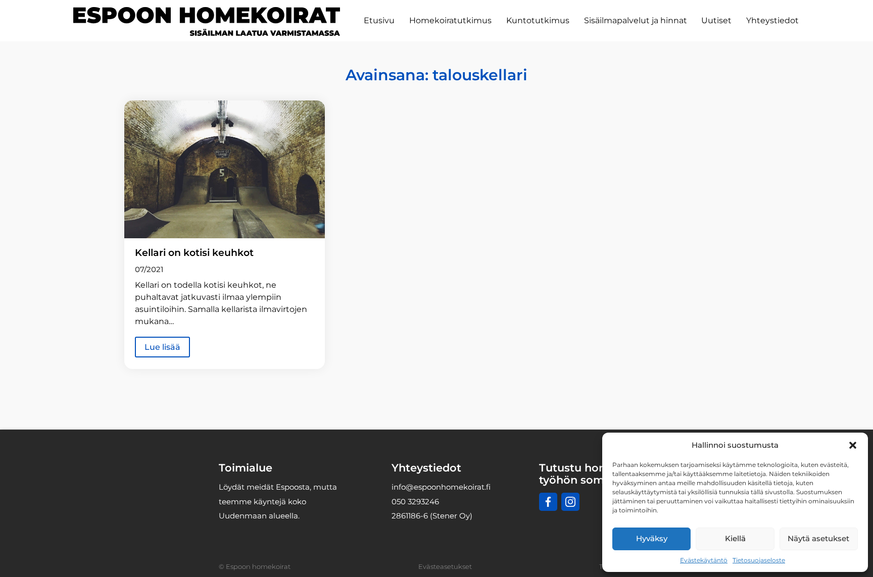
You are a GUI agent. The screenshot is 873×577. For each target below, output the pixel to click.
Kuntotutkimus (537, 20)
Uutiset (716, 20)
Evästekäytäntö (704, 560)
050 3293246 (415, 501)
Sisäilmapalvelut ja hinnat (635, 20)
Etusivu (379, 20)
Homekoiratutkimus (450, 20)
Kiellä (735, 538)
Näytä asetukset (818, 538)
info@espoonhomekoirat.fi (441, 487)
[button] (853, 445)
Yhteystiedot (772, 20)
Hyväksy (651, 538)
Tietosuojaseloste (759, 560)
